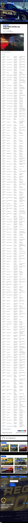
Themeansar (2, 516)
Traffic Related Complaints (18, 515)
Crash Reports (22, 512)
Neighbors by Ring (25, 517)
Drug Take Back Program (24, 515)
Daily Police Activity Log (4, 460)
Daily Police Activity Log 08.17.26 (20, 470)
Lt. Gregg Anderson (11, 438)
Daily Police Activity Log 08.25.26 (4, 447)
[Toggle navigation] (13, 21)
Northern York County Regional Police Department (3, 12)
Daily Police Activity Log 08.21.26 (22, 447)
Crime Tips (19, 512)
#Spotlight (12, 31)
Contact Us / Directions (25, 520)
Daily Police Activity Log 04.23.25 (20, 432)
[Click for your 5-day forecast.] (2, 486)
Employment (21, 517)
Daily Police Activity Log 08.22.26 (13, 447)
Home (16, 512)
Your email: (11, 479)
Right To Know (25, 512)
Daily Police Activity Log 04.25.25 (7, 432)
